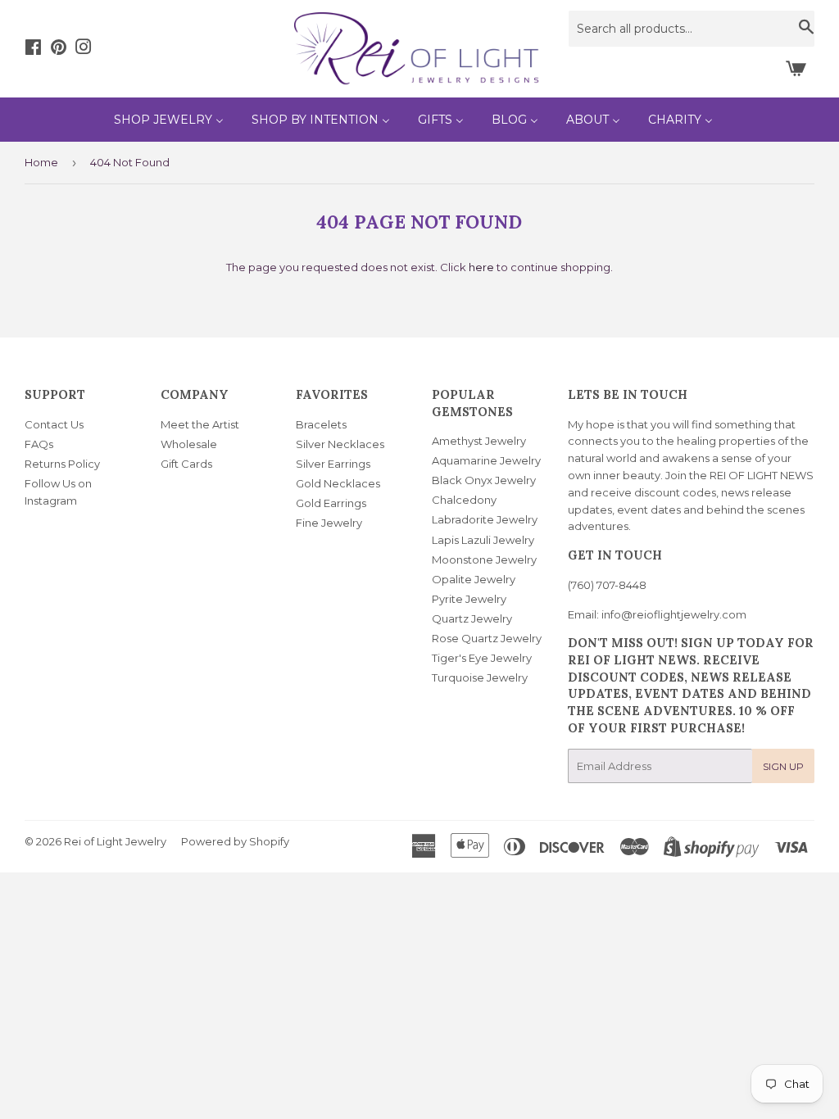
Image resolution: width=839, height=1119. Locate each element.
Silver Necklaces (340, 444)
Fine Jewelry (329, 522)
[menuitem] (169, 119)
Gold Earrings (331, 503)
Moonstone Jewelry (484, 559)
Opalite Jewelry (473, 579)
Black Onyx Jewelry (484, 480)
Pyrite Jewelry (469, 598)
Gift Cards (186, 463)
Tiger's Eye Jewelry (482, 657)
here (481, 267)
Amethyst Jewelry (479, 440)
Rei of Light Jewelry (115, 841)
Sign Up (783, 766)
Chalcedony (464, 499)
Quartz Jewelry (472, 618)
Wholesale (189, 444)
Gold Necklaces (338, 483)
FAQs (39, 444)
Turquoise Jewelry (480, 677)
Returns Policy (62, 463)
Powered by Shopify (235, 841)
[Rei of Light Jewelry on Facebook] (33, 49)
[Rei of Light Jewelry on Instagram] (83, 49)
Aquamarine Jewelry (486, 460)
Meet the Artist (200, 424)
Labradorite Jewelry (484, 519)
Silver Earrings (333, 463)
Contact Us (54, 424)
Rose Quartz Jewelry (487, 638)
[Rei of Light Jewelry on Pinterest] (58, 49)
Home (41, 162)
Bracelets (321, 424)
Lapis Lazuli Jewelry (483, 539)
